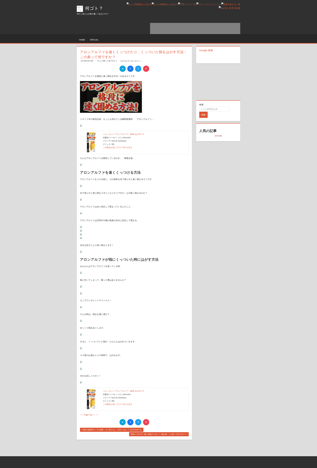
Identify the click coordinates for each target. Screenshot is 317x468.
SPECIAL (94, 40)
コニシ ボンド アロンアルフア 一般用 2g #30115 (123, 134)
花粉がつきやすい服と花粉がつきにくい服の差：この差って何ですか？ (158, 434)
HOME (82, 40)
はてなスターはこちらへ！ (131, 61)
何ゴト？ (94, 8)
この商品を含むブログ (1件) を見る (117, 147)
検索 (201, 104)
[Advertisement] (195, 28)
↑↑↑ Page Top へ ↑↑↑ (89, 414)
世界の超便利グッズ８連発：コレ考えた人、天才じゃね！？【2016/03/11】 (112, 430)
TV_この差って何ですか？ (107, 61)
